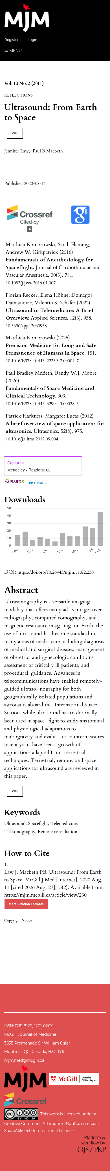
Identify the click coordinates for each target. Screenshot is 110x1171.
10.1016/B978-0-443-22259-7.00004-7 (42, 361)
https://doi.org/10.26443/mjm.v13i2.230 (55, 572)
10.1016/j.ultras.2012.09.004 (32, 439)
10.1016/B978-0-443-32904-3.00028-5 (42, 404)
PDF (15, 133)
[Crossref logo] (25, 1099)
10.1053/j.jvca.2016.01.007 (31, 283)
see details (37, 482)
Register (12, 40)
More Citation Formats (26, 904)
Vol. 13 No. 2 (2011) (24, 83)
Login (32, 40)
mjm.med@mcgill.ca (24, 1060)
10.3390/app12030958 (26, 326)
